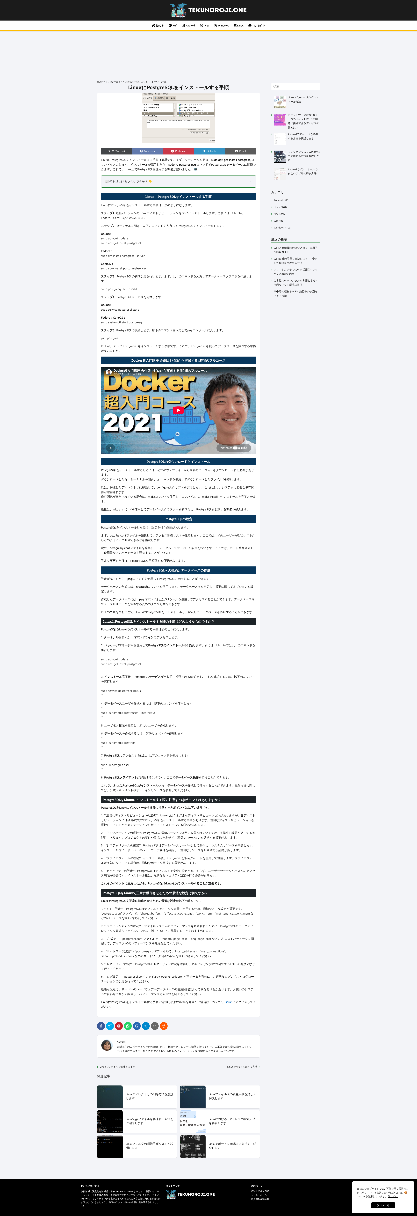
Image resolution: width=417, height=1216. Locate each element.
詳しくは (393, 1196)
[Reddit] (164, 1026)
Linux (277, 207)
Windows (279, 227)
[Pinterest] (119, 1026)
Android (278, 200)
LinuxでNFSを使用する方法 (242, 1066)
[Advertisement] (208, 55)
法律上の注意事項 (260, 1191)
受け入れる (383, 1205)
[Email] (155, 1026)
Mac (276, 213)
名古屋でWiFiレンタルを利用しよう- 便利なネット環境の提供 (295, 282)
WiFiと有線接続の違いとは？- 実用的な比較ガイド (295, 249)
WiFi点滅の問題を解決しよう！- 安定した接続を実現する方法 (295, 260)
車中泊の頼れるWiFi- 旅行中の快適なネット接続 (295, 293)
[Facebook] (101, 1026)
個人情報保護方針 (260, 1199)
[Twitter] (110, 1026)
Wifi (276, 220)
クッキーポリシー (260, 1195)
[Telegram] (146, 1026)
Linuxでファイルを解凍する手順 (117, 1066)
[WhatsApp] (128, 1026)
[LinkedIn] (137, 1026)
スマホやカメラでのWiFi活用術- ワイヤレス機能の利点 (295, 271)
